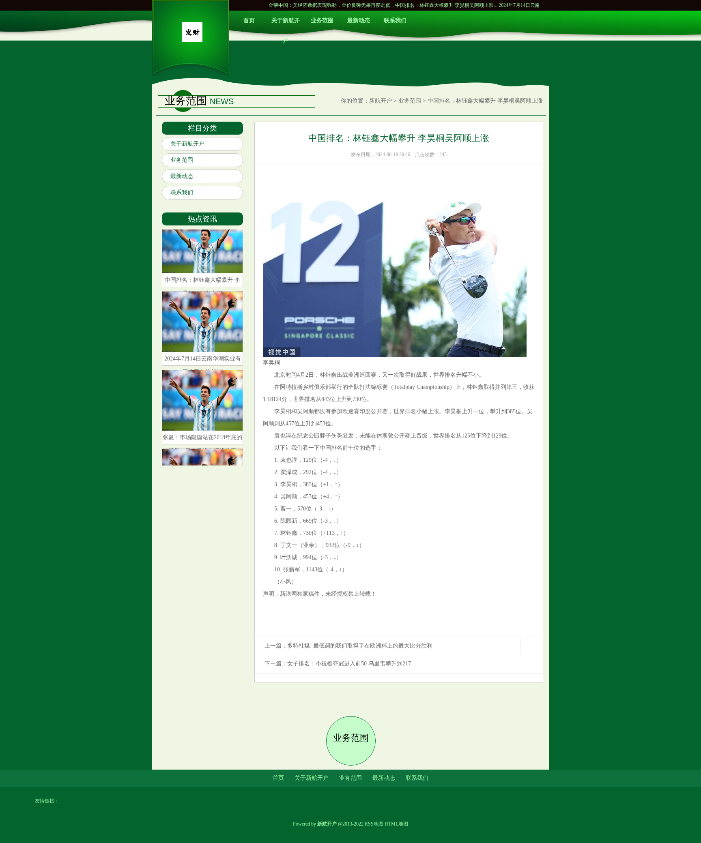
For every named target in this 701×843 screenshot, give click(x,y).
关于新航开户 (285, 24)
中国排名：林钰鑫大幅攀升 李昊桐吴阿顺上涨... (417, 5)
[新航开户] (192, 40)
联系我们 (395, 20)
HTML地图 (396, 824)
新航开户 (380, 101)
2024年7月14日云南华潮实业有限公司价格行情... (521, 5)
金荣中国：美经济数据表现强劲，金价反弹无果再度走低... (302, 5)
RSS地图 (374, 824)
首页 (249, 20)
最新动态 (358, 20)
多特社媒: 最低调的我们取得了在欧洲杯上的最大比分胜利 (359, 646)
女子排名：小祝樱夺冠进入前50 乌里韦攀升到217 (349, 664)
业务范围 (322, 20)
